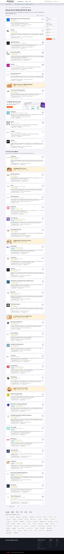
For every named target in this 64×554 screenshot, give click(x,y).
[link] (26, 1)
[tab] (7, 512)
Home (6, 7)
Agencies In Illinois (17, 7)
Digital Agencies (11, 7)
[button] (53, 1)
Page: (13, 506)
